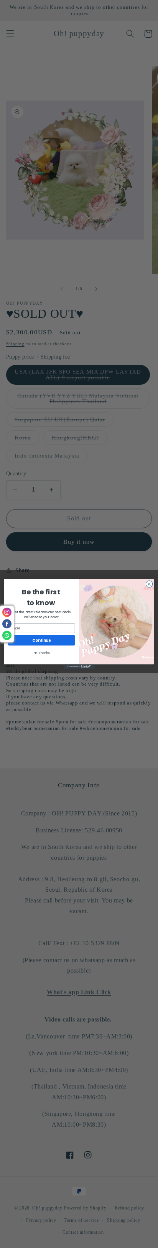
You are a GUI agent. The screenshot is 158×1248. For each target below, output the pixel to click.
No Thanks (41, 653)
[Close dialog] (149, 583)
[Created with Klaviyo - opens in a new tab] (79, 666)
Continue (41, 640)
